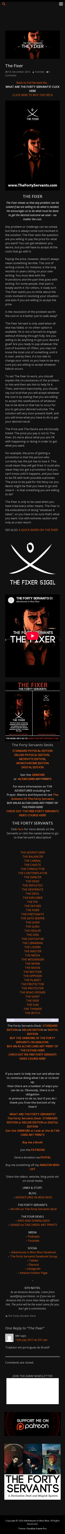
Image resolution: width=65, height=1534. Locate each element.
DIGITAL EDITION (32, 767)
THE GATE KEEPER (33, 918)
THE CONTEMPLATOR (32, 873)
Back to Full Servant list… (32, 83)
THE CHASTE (32, 865)
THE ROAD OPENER (32, 992)
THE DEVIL (32, 894)
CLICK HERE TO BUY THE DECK (32, 95)
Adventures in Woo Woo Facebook (33, 1252)
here (21, 829)
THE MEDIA (32, 955)
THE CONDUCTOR (33, 869)
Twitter (33, 1260)
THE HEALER (32, 931)
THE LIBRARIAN (32, 943)
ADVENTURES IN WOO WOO (33, 1197)
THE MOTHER (32, 972)
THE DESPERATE (32, 889)
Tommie (39, 71)
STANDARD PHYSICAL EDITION (32, 751)
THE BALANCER (32, 856)
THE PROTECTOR (32, 984)
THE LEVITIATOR (32, 939)
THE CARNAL (32, 861)
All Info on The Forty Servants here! (34, 1209)
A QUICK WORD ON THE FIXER (38, 530)
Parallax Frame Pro (37, 1528)
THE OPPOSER (32, 976)
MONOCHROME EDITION (32, 763)
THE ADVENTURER (32, 852)
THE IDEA (32, 935)
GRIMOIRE (38, 775)
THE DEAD (32, 881)
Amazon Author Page (33, 1273)
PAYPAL (45, 1157)
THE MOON (32, 968)
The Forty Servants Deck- (25, 1118)
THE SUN (33, 1005)
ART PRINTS (43, 779)
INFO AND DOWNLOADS (34, 1221)
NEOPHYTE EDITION (32, 759)
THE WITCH (32, 1013)
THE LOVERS (32, 947)
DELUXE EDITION (33, 1030)
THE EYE (32, 902)
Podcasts (34, 1236)
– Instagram (32, 1269)
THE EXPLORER (32, 898)
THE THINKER (32, 1009)
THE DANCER (32, 877)
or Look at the (40, 1131)
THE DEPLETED (32, 885)
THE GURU (32, 926)
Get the (11, 1131)
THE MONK (32, 964)
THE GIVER (32, 922)
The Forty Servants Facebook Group (33, 1256)
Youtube (33, 1240)
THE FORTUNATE (32, 914)
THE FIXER (32, 910)
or (20, 1122)
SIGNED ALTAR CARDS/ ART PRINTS (33, 1225)
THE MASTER (32, 951)
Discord (34, 1264)
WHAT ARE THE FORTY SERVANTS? (32, 1114)
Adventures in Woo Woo (36, 1520)
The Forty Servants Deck (22, 1315)
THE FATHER (32, 906)
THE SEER (32, 1001)
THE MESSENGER (32, 959)
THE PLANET (32, 980)
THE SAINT (32, 996)
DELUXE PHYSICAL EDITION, (32, 755)
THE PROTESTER (32, 988)
